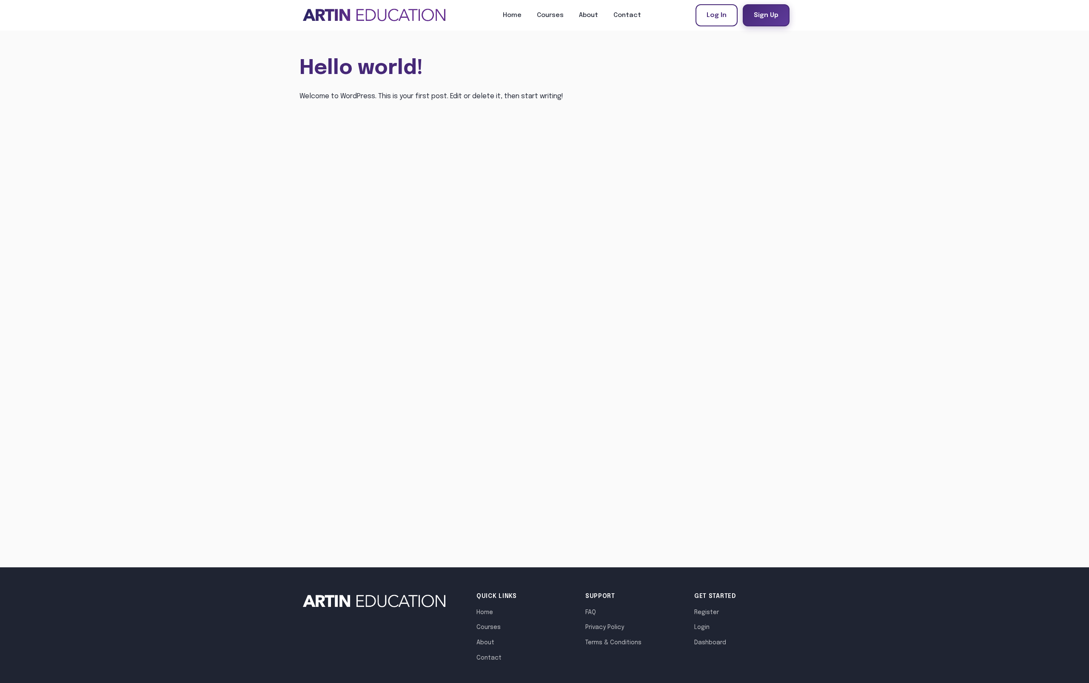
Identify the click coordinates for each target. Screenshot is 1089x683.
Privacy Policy (604, 627)
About (588, 15)
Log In (717, 15)
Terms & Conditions (613, 643)
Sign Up (766, 15)
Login (702, 627)
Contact (627, 15)
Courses (550, 15)
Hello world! (361, 68)
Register (706, 612)
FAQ (590, 612)
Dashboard (710, 643)
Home (512, 15)
